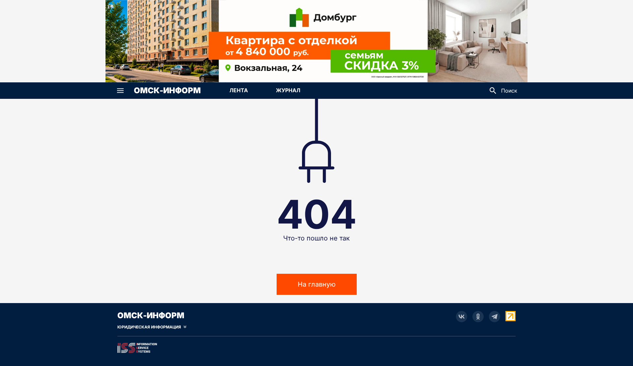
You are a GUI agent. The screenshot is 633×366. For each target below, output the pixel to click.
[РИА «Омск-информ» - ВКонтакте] (461, 316)
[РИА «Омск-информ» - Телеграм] (494, 316)
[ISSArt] (316, 346)
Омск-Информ (167, 90)
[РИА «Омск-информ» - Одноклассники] (478, 316)
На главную (317, 284)
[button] (120, 90)
